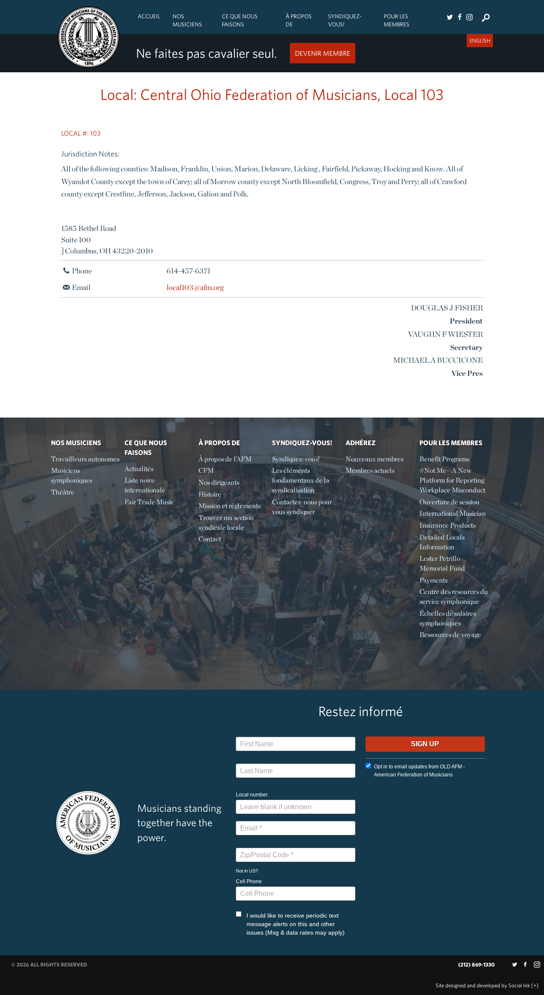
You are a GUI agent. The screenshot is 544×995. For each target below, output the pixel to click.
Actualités (139, 469)
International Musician (452, 513)
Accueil (149, 16)
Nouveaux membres (374, 459)
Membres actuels (370, 470)
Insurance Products (447, 525)
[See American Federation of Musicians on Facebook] (459, 17)
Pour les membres (396, 20)
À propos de (299, 20)
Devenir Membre (322, 53)
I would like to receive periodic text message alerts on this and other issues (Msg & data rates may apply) (295, 924)
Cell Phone (249, 881)
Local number (252, 795)
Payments (433, 580)
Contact (209, 539)
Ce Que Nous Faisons (240, 20)
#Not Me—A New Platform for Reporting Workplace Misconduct (452, 480)
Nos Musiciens (187, 20)
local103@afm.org (195, 287)
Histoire (209, 494)
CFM (206, 470)
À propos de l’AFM (225, 459)
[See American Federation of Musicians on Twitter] (449, 17)
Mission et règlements (229, 506)
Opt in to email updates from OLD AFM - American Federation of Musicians (419, 771)
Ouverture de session (449, 502)
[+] (534, 985)
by (483, 985)
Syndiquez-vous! (345, 20)
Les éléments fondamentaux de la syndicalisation (300, 480)
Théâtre (62, 492)
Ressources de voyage (450, 635)
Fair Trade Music (149, 502)
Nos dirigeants (218, 482)
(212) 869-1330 (476, 964)
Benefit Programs (444, 459)
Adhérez (361, 442)
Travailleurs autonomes (85, 459)
